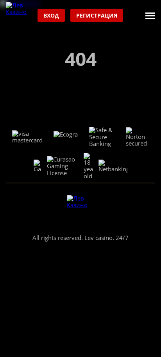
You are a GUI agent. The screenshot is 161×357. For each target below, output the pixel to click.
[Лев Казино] (20, 16)
